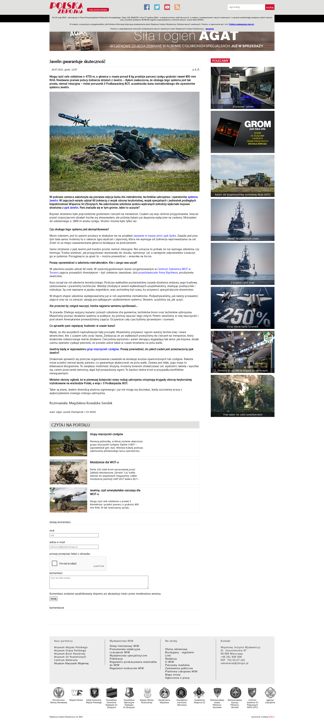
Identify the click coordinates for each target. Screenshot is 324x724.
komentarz (57, 573)
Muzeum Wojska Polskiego (71, 647)
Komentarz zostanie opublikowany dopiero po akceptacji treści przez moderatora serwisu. (105, 593)
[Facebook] (147, 7)
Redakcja (171, 658)
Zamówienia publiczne (179, 668)
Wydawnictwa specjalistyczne (128, 655)
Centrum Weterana (66, 659)
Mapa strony (173, 674)
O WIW (169, 662)
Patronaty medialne (177, 665)
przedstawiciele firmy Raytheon (158, 272)
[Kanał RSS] (177, 7)
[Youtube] (167, 7)
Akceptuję (210, 29)
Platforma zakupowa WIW (181, 671)
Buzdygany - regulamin (179, 652)
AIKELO (271, 717)
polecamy (220, 60)
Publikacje (116, 658)
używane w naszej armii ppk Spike (155, 235)
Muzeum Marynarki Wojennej (71, 663)
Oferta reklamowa (176, 649)
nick (53, 530)
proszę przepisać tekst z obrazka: (71, 553)
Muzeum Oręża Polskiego (70, 650)
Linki (168, 655)
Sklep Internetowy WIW (124, 646)
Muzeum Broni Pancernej (69, 653)
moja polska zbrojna (98, 9)
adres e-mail (58, 542)
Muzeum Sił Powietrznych (70, 656)
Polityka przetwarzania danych (241, 24)
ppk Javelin (71, 207)
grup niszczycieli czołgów (103, 349)
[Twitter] (157, 7)
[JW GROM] (243, 132)
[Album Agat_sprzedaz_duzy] (162, 38)
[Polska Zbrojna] (95, 13)
